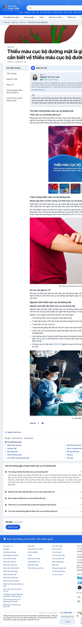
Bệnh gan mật (29, 438)
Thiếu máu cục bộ (17, 438)
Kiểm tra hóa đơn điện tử (11, 581)
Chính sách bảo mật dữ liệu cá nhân (13, 585)
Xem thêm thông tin (37, 90)
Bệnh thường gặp (58, 562)
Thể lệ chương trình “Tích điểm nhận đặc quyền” (11, 600)
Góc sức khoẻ (57, 549)
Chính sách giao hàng (10, 571)
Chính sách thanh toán (10, 577)
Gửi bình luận (13, 527)
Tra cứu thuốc (57, 552)
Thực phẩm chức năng (35, 549)
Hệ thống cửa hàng (9, 552)
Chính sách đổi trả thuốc (11, 568)
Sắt (37, 12)
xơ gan (42, 339)
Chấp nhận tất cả (67, 616)
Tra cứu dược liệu (58, 558)
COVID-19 (57, 344)
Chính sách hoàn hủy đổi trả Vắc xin (12, 590)
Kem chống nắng (45, 12)
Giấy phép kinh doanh (10, 555)
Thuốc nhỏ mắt (57, 12)
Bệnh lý (14, 22)
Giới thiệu (6, 549)
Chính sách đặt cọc (9, 562)
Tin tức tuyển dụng (58, 571)
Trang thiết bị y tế (33, 562)
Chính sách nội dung (10, 565)
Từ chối (67, 622)
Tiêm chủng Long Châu (35, 568)
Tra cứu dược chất (58, 555)
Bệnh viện (55, 565)
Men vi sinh (77, 12)
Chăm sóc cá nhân (34, 558)
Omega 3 (27, 12)
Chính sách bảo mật (9, 574)
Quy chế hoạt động (9, 558)
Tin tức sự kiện (57, 574)
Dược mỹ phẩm (33, 552)
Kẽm (33, 12)
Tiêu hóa (22, 22)
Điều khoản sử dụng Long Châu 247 (11, 605)
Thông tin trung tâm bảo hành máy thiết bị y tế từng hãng (13, 595)
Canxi (21, 12)
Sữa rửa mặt (68, 12)
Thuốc (30, 555)
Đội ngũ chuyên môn (59, 568)
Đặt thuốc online (33, 565)
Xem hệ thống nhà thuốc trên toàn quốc (30, 539)
